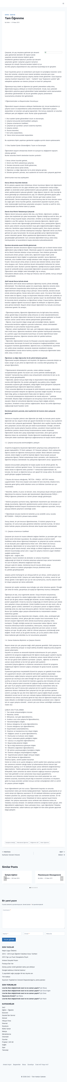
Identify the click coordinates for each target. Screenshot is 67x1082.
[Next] (61, 878)
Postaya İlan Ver (7, 964)
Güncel (4, 1018)
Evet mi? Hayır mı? (42, 1064)
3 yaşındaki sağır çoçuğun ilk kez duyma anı (17, 973)
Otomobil (5, 1037)
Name (5, 934)
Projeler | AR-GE (8, 1042)
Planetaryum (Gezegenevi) (49, 875)
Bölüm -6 (61, 853)
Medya (4, 1031)
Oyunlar (5, 1039)
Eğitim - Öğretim (10, 14)
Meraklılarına (6, 1034)
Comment (7, 910)
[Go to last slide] (5, 878)
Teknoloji (5, 1050)
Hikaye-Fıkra (6, 1021)
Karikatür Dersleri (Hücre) (11, 853)
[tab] (31, 887)
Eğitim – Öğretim (8, 1010)
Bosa (24, 1064)
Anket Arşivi (7, 1064)
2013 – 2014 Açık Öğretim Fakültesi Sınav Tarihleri (19, 954)
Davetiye (31, 1064)
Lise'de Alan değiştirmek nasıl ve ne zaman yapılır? (21, 988)
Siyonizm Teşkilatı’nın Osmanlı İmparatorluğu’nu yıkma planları (23, 980)
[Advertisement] (33, 38)
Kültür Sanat (6, 1029)
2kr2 (3, 1007)
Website (49, 934)
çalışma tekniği (10, 842)
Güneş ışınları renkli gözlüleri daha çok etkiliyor (18, 967)
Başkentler (17, 1064)
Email (27, 934)
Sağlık (4, 1045)
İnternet (5, 1023)
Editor (8, 22)
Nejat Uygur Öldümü (9, 951)
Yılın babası (6, 977)
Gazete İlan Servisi (8, 1015)
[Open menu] (63, 3)
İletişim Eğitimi (11, 875)
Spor (3, 1047)
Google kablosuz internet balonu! (13, 970)
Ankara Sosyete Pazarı (10, 960)
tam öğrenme (45, 842)
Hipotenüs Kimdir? (9, 996)
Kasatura (5, 1026)
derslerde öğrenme (22, 842)
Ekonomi (5, 1013)
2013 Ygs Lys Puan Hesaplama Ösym (15, 957)
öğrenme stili (34, 842)
